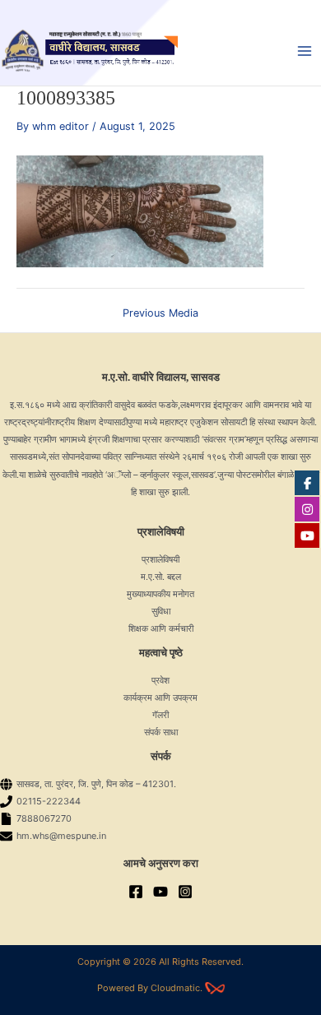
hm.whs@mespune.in (61, 835)
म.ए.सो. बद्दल (161, 576)
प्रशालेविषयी (160, 559)
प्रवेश (160, 680)
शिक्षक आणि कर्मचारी (160, 628)
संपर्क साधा (161, 732)
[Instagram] (185, 891)
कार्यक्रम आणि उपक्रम (160, 697)
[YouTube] (160, 891)
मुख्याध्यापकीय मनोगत (160, 594)
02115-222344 (48, 801)
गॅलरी (160, 715)
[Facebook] (135, 891)
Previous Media (160, 313)
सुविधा (160, 611)
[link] (215, 988)
